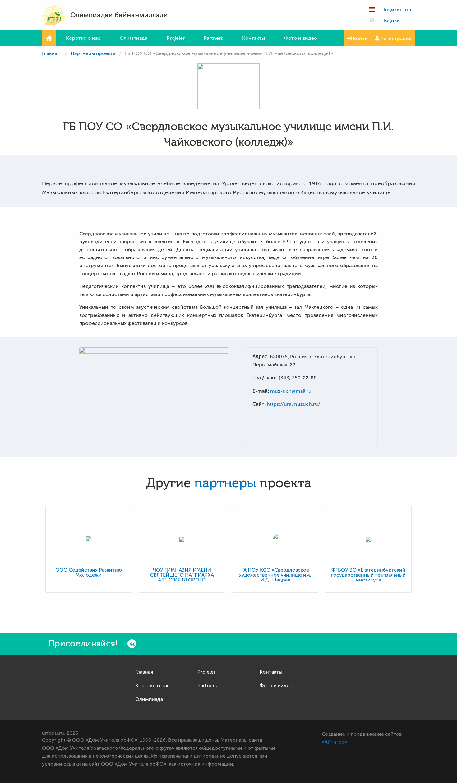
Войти (360, 38)
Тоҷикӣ (391, 20)
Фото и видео (300, 38)
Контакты (253, 38)
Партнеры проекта (93, 53)
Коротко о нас (83, 38)
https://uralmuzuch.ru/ (293, 404)
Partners (213, 38)
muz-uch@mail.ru (291, 391)
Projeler (176, 38)
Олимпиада (133, 38)
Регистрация (395, 38)
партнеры (225, 483)
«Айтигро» (335, 742)
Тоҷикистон (397, 9)
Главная (51, 53)
